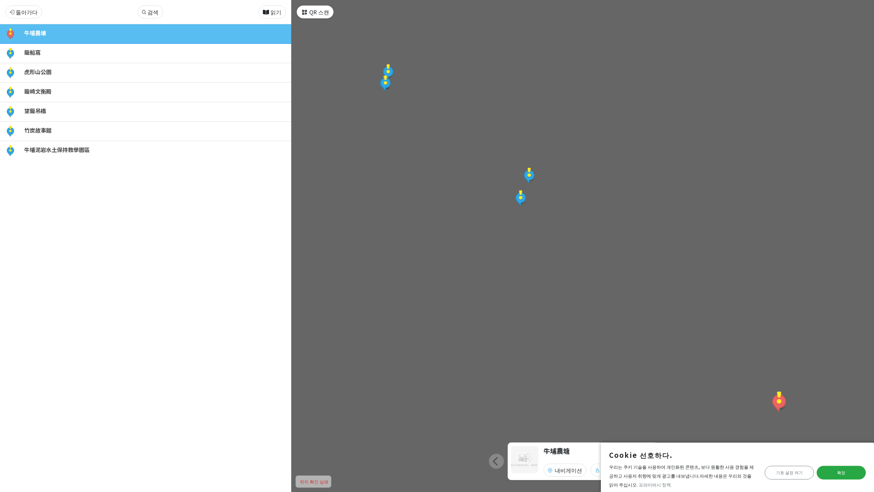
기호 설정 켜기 (789, 473)
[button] (779, 402)
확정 (841, 473)
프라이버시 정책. (655, 484)
